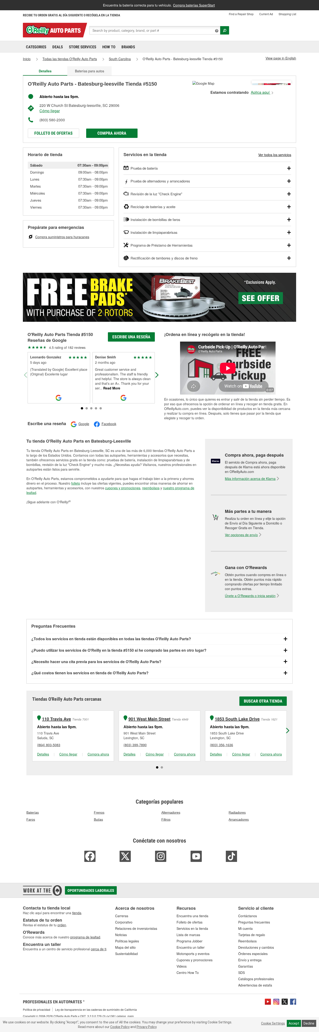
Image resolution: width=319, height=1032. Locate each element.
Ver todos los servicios (274, 154)
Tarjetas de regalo (251, 934)
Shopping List (287, 14)
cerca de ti (98, 949)
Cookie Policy (120, 1027)
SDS (241, 972)
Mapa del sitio (125, 947)
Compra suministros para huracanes (62, 236)
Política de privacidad (36, 1009)
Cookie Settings (273, 1023)
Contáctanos (247, 915)
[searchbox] (154, 30)
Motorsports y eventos (193, 953)
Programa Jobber (189, 941)
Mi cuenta (245, 928)
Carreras (121, 915)
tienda (76, 912)
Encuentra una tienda (192, 915)
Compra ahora (111, 133)
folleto (75, 483)
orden (61, 925)
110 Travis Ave (56, 719)
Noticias (121, 934)
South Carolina (120, 58)
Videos (182, 966)
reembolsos (151, 488)
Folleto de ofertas (53, 133)
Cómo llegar (49, 110)
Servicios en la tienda (192, 928)
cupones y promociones (122, 488)
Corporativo (123, 922)
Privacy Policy (146, 1027)
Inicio (27, 58)
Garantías (245, 966)
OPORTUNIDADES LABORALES (90, 890)
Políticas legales (127, 941)
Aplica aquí (260, 92)
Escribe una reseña (131, 336)
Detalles (43, 754)
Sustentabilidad (126, 953)
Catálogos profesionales (256, 978)
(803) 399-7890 (135, 744)
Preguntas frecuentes (254, 922)
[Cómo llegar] (203, 82)
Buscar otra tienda (263, 701)
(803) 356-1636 (221, 744)
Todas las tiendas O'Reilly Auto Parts (70, 58)
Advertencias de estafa (255, 985)
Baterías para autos (89, 71)
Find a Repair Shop (241, 14)
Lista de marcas (188, 934)
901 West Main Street (149, 719)
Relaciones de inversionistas (136, 928)
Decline (309, 1023)
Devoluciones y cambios (256, 947)
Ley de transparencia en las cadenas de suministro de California (96, 1009)
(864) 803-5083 (48, 744)
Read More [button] (111, 388)
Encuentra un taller (191, 947)
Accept (294, 1023)
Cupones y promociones (195, 960)
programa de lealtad (85, 937)
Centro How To (188, 972)
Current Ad (266, 14)
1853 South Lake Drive (237, 719)
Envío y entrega (250, 960)
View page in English (281, 58)
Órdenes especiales (253, 953)
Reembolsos (247, 941)
